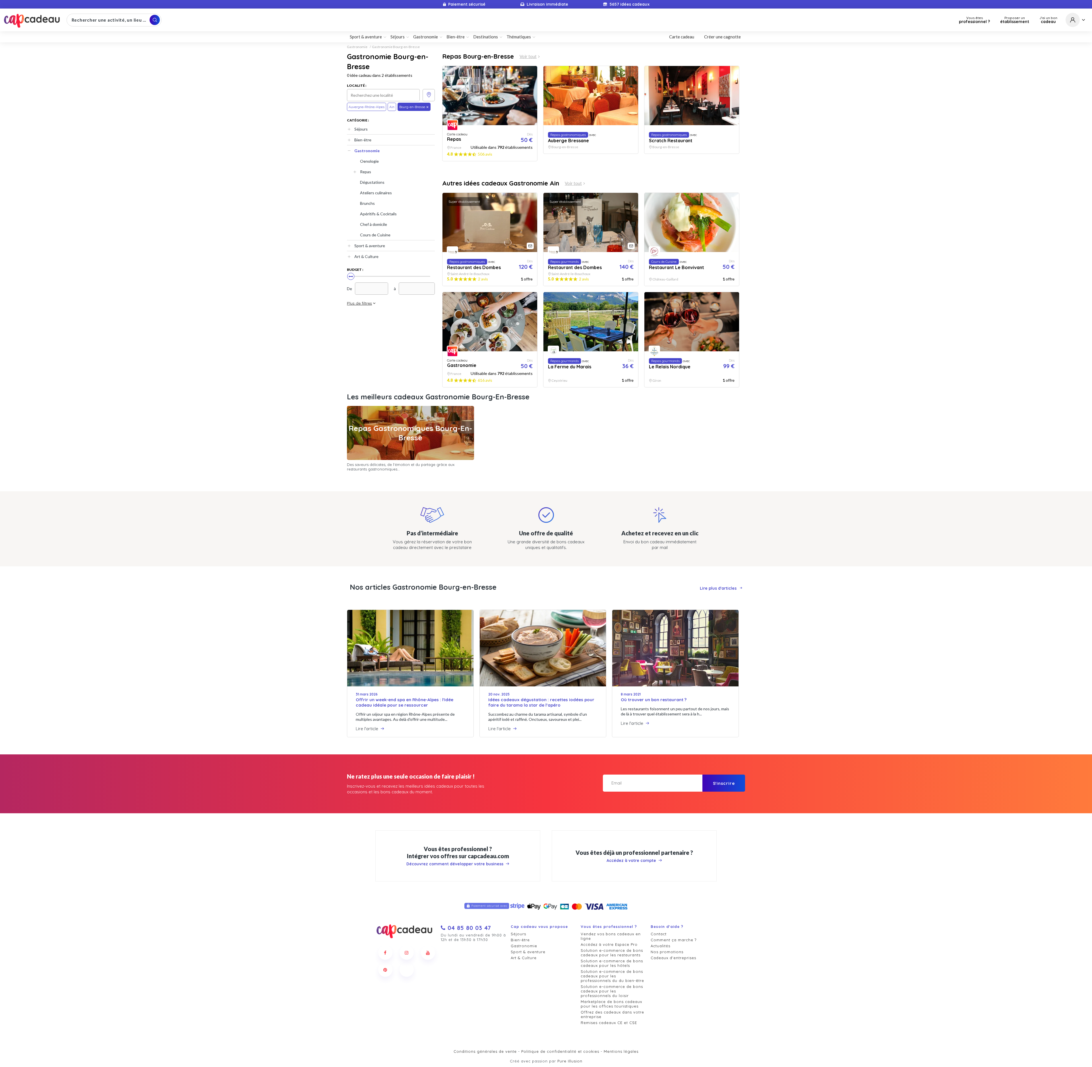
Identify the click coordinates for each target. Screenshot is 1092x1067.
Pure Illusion (569, 1061)
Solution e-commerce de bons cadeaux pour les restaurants (612, 952)
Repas (365, 171)
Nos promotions (667, 952)
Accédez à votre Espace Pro (609, 944)
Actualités (660, 946)
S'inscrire (724, 783)
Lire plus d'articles (718, 588)
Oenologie (369, 161)
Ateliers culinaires (376, 192)
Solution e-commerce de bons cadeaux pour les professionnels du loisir (612, 991)
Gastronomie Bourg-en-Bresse (396, 47)
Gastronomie (357, 47)
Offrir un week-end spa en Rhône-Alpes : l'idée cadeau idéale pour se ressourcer (404, 702)
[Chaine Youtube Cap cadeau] (428, 953)
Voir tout (528, 56)
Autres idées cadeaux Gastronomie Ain (500, 183)
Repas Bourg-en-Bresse (478, 56)
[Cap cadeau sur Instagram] (407, 953)
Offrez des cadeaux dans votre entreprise (612, 1014)
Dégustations (372, 182)
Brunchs (367, 203)
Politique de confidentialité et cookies (560, 1051)
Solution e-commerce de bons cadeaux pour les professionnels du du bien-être (612, 976)
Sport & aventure (369, 245)
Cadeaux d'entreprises (673, 957)
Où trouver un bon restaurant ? (653, 699)
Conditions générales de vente (485, 1051)
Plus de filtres (359, 303)
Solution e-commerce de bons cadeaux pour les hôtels (612, 963)
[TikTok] (407, 970)
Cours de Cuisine (375, 234)
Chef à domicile (373, 224)
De (349, 288)
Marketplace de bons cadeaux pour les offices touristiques (611, 1003)
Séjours (361, 129)
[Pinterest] (385, 970)
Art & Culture (366, 256)
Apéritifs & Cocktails (378, 213)
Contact (659, 934)
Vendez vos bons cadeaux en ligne (611, 936)
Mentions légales (621, 1051)
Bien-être (362, 139)
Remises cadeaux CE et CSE (609, 1022)
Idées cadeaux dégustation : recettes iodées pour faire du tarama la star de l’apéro (541, 702)
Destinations (485, 36)
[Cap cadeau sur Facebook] (385, 953)
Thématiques (518, 36)
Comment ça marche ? (673, 940)
